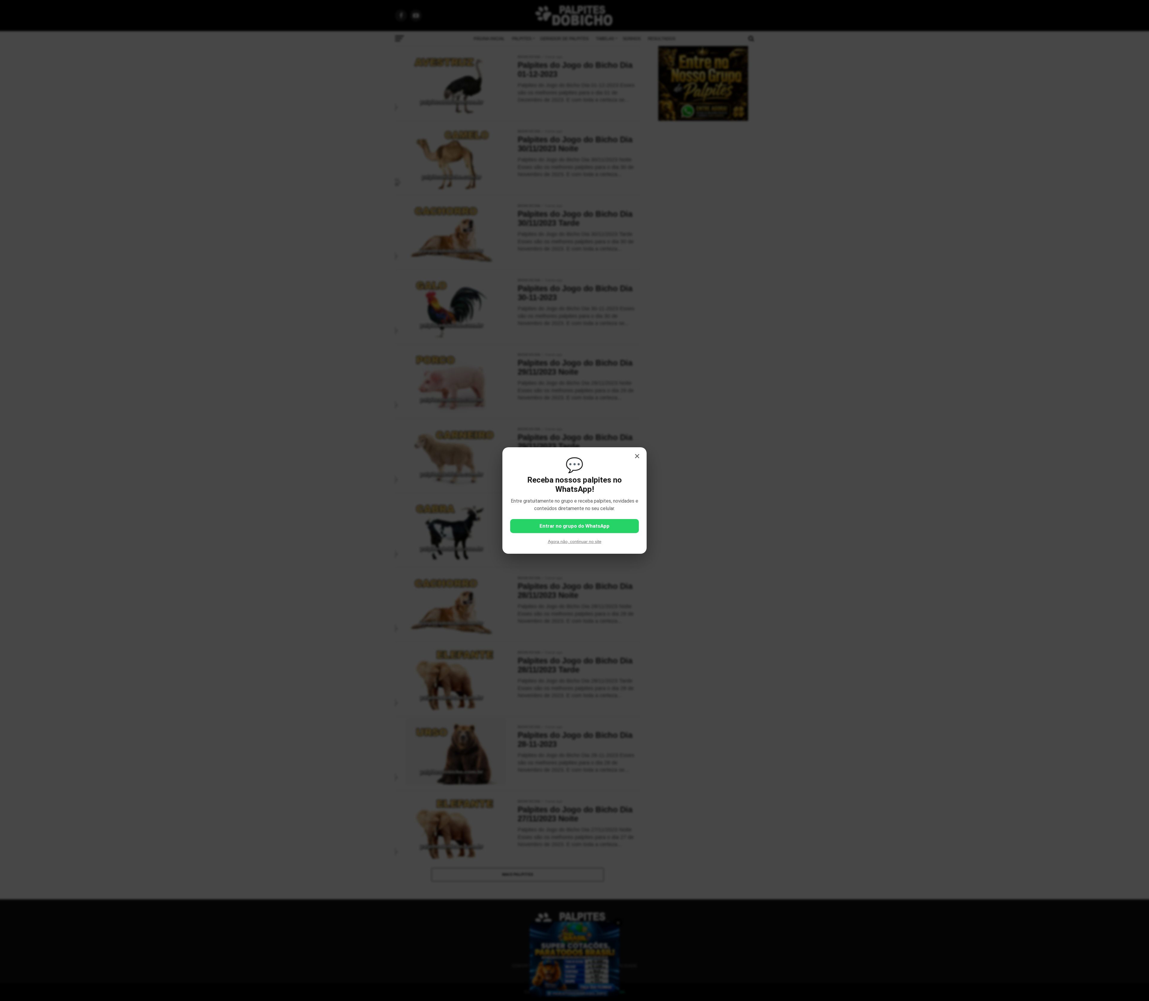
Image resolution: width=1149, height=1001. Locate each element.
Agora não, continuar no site (574, 541)
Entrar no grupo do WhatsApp (574, 526)
